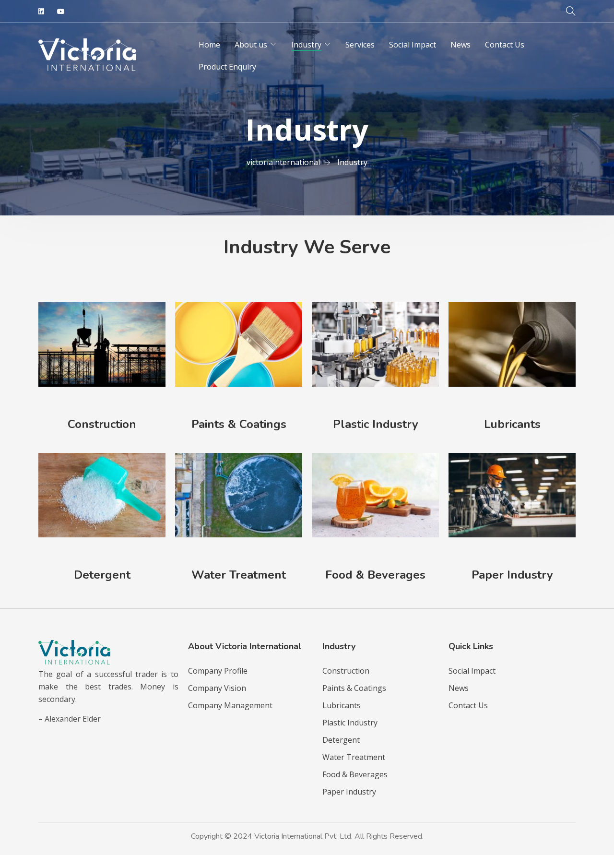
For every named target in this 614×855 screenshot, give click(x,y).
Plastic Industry (375, 424)
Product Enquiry (227, 66)
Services (360, 44)
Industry (306, 44)
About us (251, 44)
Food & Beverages (375, 574)
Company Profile (218, 670)
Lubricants (512, 424)
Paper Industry (512, 574)
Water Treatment (238, 574)
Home (209, 44)
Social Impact (412, 44)
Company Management (230, 705)
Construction (102, 424)
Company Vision (217, 688)
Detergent (102, 574)
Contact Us (504, 44)
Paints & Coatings (238, 424)
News (460, 44)
